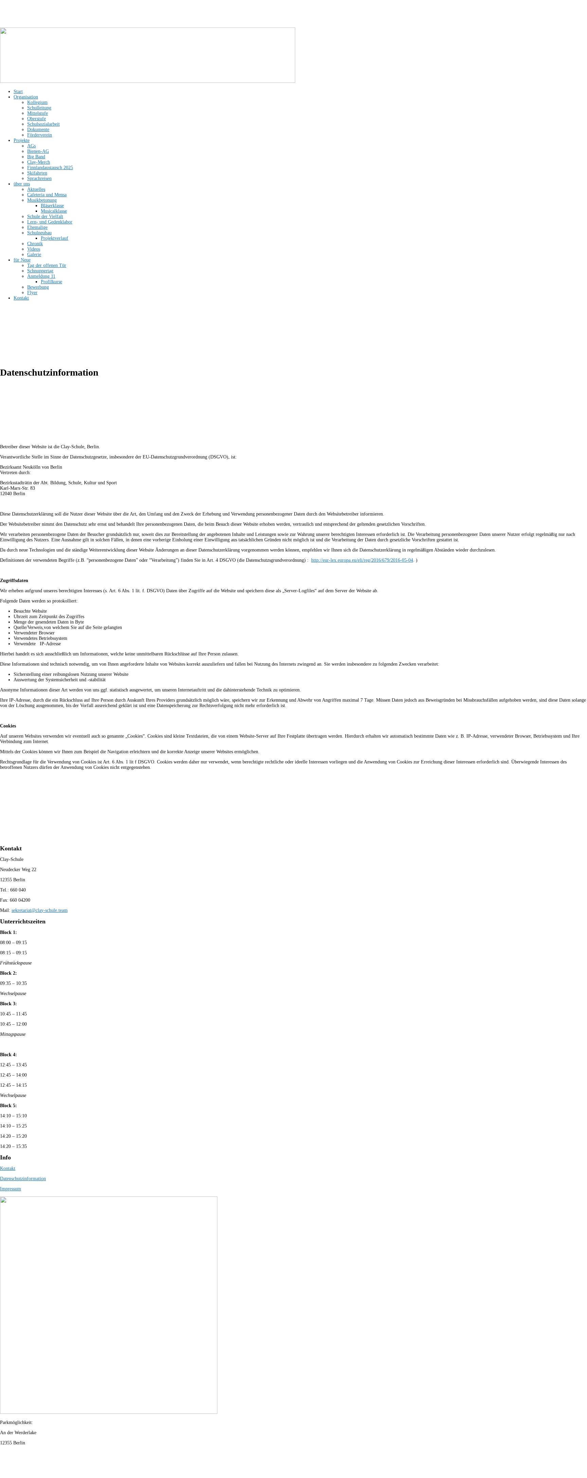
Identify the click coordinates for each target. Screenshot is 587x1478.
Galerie (34, 254)
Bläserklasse (52, 205)
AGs (31, 145)
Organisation (26, 97)
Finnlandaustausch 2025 (50, 167)
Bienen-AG (38, 151)
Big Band (36, 156)
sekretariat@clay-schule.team (40, 910)
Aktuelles (36, 189)
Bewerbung (38, 287)
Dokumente (38, 129)
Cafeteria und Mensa (47, 194)
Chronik (35, 243)
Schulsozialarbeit (43, 124)
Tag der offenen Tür (46, 265)
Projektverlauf (54, 238)
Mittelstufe (37, 113)
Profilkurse (51, 281)
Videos (33, 249)
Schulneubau (39, 232)
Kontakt (21, 298)
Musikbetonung (42, 200)
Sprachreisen (39, 178)
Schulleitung (39, 107)
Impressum (10, 1188)
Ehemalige (37, 227)
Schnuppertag (40, 270)
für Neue (22, 260)
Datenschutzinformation (23, 1178)
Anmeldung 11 (41, 276)
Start (18, 91)
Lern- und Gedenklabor (49, 221)
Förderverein (39, 135)
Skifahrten (37, 173)
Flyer (32, 292)
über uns (22, 183)
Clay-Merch (38, 162)
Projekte (22, 140)
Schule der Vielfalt (45, 216)
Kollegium (37, 102)
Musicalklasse (54, 211)
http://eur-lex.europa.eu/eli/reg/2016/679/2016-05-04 (362, 560)
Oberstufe (36, 118)
